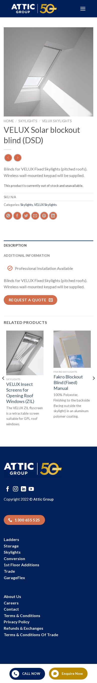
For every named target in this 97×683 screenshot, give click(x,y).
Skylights (27, 121)
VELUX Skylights (57, 121)
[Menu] (83, 8)
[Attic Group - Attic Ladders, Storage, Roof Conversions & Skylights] (41, 9)
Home (9, 121)
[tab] (48, 245)
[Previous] (3, 388)
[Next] (93, 388)
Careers (11, 602)
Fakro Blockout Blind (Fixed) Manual (68, 382)
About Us (12, 596)
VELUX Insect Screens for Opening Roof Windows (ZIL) (20, 393)
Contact (11, 609)
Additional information (27, 255)
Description (15, 245)
